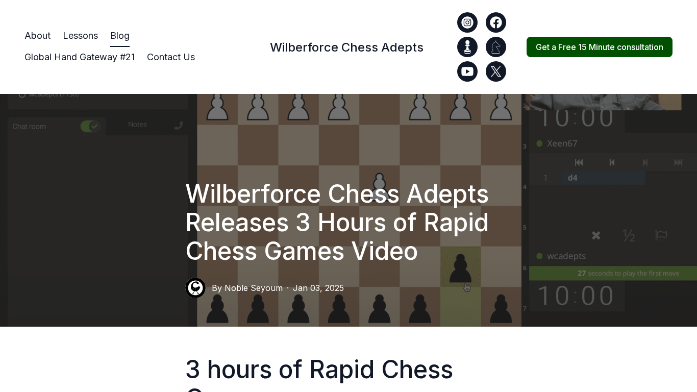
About (37, 35)
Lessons (80, 35)
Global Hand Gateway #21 (79, 57)
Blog (120, 35)
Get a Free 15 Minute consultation (599, 47)
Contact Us (171, 57)
